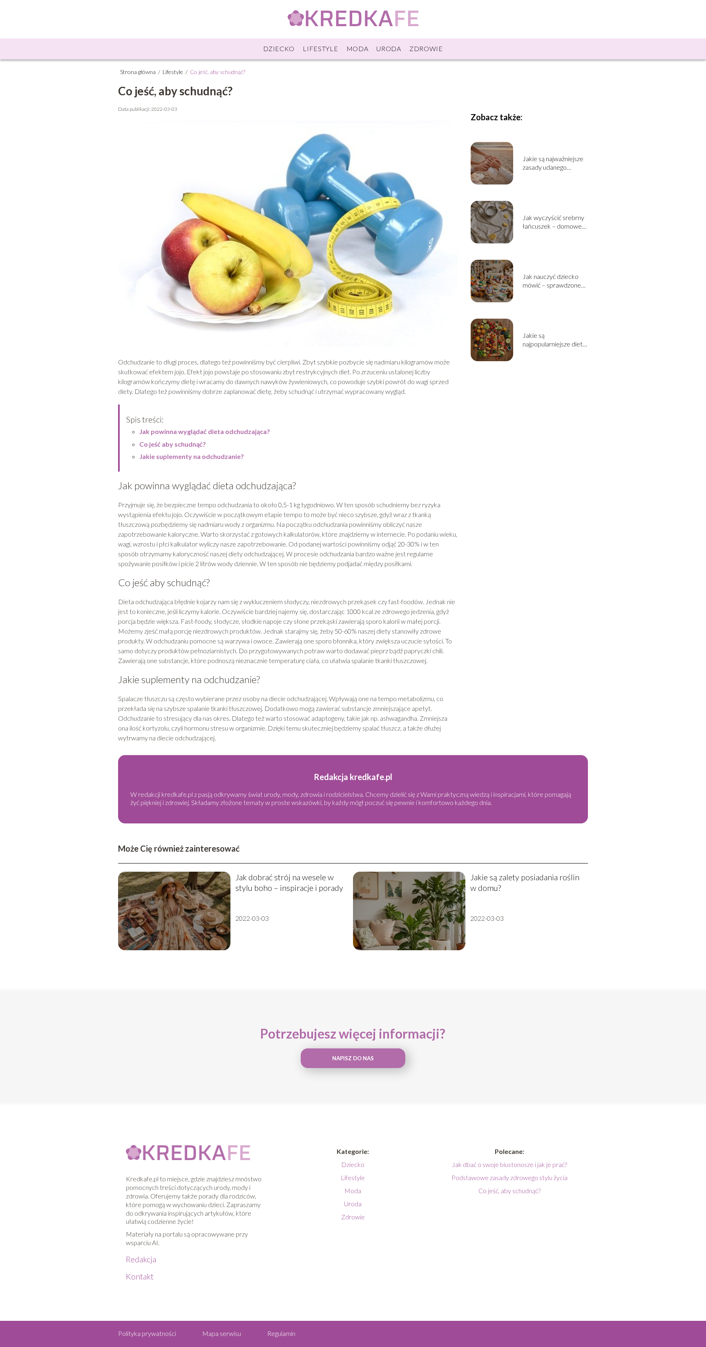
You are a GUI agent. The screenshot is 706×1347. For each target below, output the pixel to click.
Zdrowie (426, 48)
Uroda (388, 48)
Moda (357, 48)
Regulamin (281, 1333)
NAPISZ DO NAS (353, 1058)
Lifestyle (320, 48)
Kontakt (140, 1276)
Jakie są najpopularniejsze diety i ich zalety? (554, 340)
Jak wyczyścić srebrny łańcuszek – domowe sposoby (553, 222)
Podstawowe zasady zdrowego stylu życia (509, 1177)
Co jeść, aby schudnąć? (509, 1190)
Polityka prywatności (147, 1333)
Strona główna (138, 71)
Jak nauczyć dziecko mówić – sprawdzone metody (552, 281)
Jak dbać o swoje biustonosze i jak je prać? (509, 1164)
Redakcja (141, 1259)
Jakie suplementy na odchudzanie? (191, 456)
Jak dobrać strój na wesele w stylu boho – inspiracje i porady (289, 882)
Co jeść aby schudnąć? (172, 444)
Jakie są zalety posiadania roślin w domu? (524, 882)
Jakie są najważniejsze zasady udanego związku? (553, 163)
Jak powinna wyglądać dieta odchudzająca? (204, 431)
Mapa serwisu (221, 1333)
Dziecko (279, 48)
